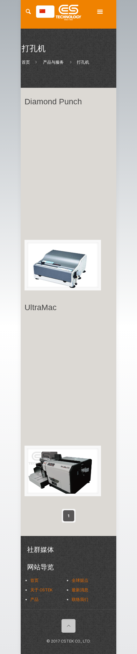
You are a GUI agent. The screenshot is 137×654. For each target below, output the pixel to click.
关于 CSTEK (41, 590)
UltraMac (41, 307)
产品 (34, 599)
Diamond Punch (53, 101)
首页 (26, 62)
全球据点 (80, 580)
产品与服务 (53, 62)
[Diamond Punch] (62, 265)
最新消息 (80, 590)
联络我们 (80, 599)
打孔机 (83, 62)
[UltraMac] (62, 471)
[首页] (68, 14)
